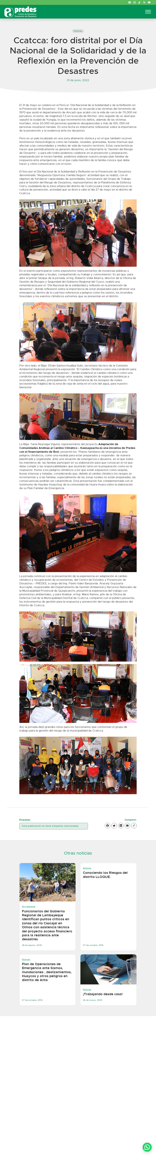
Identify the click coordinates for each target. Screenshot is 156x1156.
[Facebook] (107, 825)
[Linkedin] (121, 825)
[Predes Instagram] (134, 2)
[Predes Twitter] (144, 2)
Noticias (78, 31)
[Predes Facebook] (129, 2)
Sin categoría (28, 906)
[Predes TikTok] (139, 2)
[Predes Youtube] (149, 2)
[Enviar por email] (127, 825)
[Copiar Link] (134, 825)
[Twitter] (114, 825)
